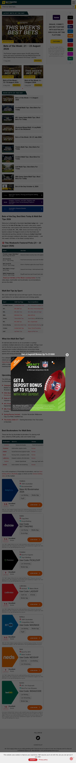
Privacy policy (43, 759)
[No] (74, 758)
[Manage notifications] (71, 758)
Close (67, 354)
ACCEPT (32, 759)
